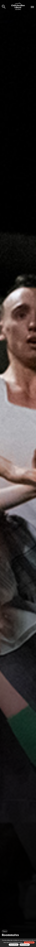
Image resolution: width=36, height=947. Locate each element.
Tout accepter (29, 942)
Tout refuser (14, 944)
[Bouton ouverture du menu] (32, 7)
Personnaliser (24, 944)
